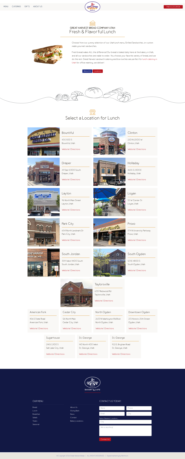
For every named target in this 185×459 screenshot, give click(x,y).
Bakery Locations (76, 421)
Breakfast (36, 414)
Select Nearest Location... (108, 418)
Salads (35, 418)
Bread (35, 407)
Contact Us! (105, 439)
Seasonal (36, 424)
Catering (16, 7)
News (72, 414)
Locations (97, 71)
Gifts (27, 7)
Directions (75, 149)
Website (66, 149)
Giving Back (74, 411)
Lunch (35, 411)
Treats (35, 421)
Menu (6, 7)
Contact (73, 418)
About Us (37, 7)
